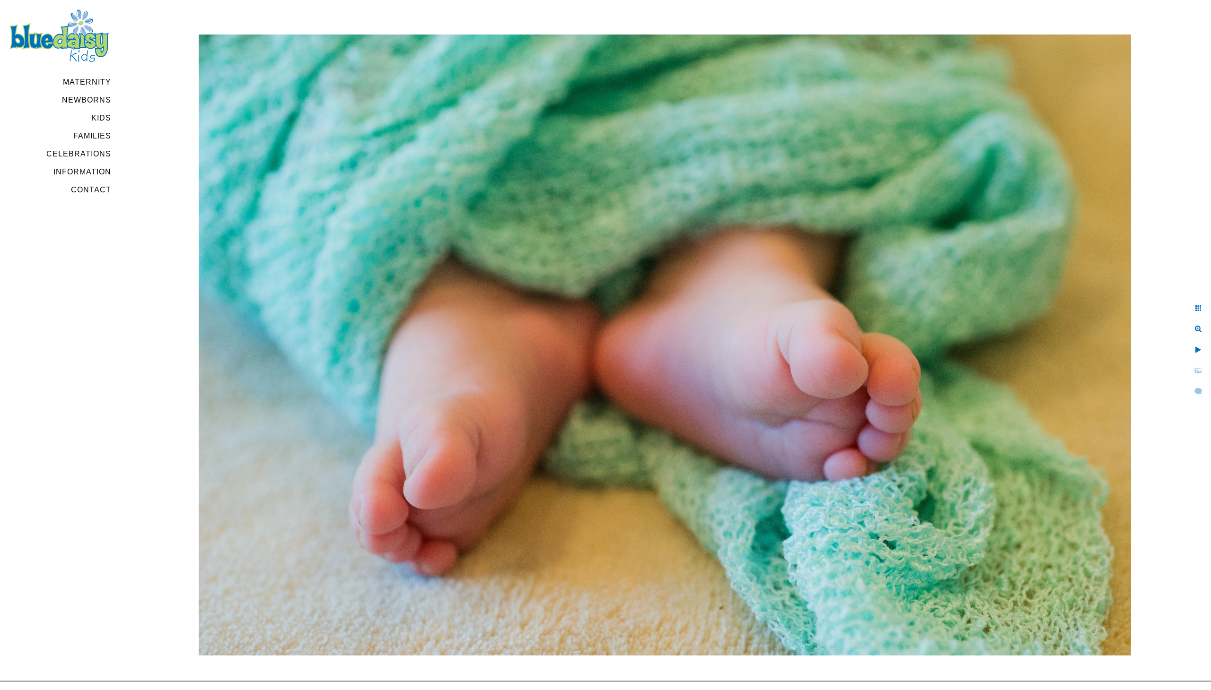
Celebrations (78, 154)
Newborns (86, 100)
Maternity (87, 82)
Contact (91, 190)
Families (92, 136)
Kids (101, 118)
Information (82, 172)
